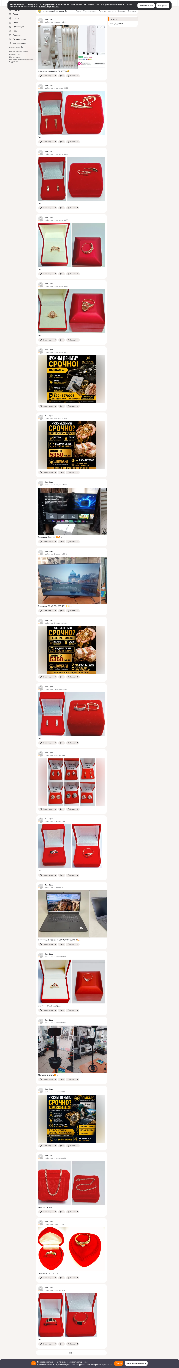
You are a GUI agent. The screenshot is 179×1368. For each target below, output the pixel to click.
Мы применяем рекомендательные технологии (21, 59)
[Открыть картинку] (69, 511)
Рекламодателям (15, 51)
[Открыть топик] (71, 71)
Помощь (26, 51)
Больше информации (49, 6)
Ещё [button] (18, 54)
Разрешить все (146, 5)
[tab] (78, 11)
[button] (47, 75)
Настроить (162, 5)
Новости (12, 54)
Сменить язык (14, 47)
